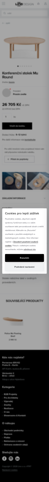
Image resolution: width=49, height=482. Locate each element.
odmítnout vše (30, 249)
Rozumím (24, 257)
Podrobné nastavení (24, 266)
